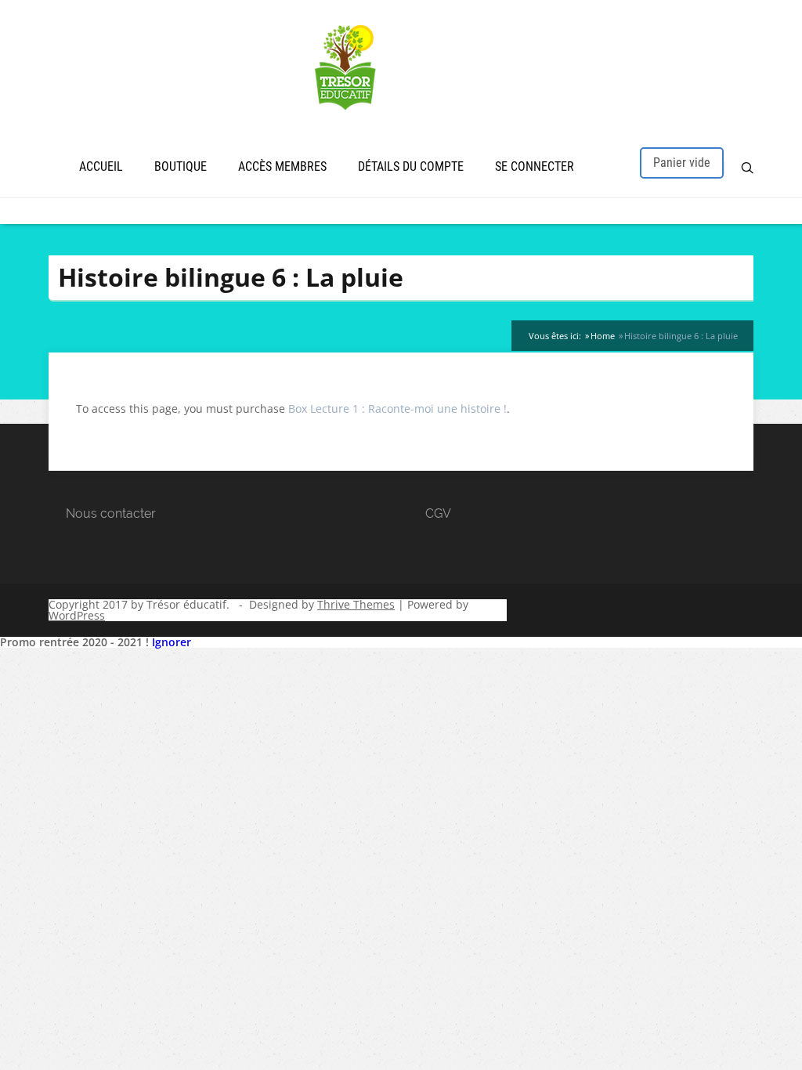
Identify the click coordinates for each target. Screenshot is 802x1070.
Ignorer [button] (171, 641)
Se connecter (534, 166)
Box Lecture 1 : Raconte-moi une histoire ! (397, 408)
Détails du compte (411, 166)
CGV (438, 513)
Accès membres (282, 166)
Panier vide (681, 162)
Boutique (180, 166)
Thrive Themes (356, 604)
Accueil (101, 166)
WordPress (77, 615)
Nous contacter (111, 513)
